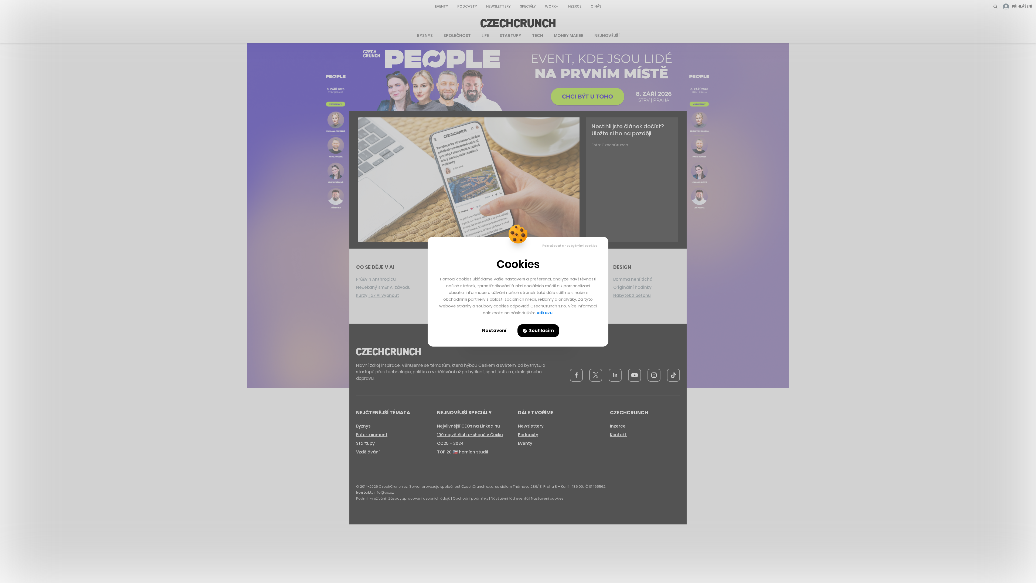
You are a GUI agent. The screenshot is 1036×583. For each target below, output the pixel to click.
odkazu (545, 313)
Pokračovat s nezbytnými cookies (570, 245)
